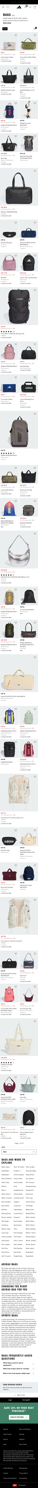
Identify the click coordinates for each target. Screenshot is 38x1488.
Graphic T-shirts (17, 1171)
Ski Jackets (30, 1178)
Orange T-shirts (17, 1218)
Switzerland (22, 1485)
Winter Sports (30, 1244)
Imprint (5, 1439)
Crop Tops (5, 1233)
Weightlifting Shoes (30, 1214)
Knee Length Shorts (30, 1167)
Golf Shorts (5, 1252)
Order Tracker (7, 1434)
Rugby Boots (18, 1256)
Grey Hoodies (18, 1182)
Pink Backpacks (17, 1229)
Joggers (16, 1202)
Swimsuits (29, 1194)
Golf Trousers (6, 1256)
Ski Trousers (30, 1182)
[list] (16, 28)
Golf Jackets (6, 1244)
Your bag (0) (26, 1400)
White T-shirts (31, 1233)
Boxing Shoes (6, 1213)
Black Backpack (5, 1190)
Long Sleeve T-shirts (19, 1214)
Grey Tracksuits (17, 1187)
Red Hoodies (18, 1248)
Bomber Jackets (4, 1210)
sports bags (15, 1323)
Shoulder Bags (31, 1171)
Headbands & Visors (18, 1190)
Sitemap (21, 1434)
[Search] (30, 7)
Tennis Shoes (30, 1202)
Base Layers (6, 1167)
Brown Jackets (7, 1217)
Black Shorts (6, 1194)
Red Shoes (17, 1252)
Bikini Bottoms (7, 1178)
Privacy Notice (23, 1473)
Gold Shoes (5, 1240)
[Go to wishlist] (7, 7)
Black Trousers (7, 1198)
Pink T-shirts (18, 1240)
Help (4, 1444)
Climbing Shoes (5, 1225)
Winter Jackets (31, 1240)
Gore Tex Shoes (19, 1167)
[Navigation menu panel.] (3, 7)
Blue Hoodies (6, 1202)
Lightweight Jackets (18, 1210)
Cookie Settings (8, 1468)
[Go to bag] (35, 7)
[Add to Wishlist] (15, 36)
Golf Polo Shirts (5, 1249)
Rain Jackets (18, 1244)
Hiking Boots (18, 1194)
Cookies (5, 1473)
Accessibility (23, 1478)
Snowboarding (31, 1186)
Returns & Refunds (25, 1429)
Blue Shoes (5, 1206)
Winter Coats (6, 1229)
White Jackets (30, 1217)
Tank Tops (29, 1198)
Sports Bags (18, 1221)
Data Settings (23, 1468)
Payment (21, 1439)
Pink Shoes (17, 1237)
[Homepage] (19, 8)
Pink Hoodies (18, 1233)
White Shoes (30, 1221)
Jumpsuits (17, 1206)
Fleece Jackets (7, 1237)
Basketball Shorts (5, 1175)
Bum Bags (5, 1221)
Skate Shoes (30, 1175)
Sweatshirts (30, 1190)
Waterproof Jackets (30, 1210)
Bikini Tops (5, 1182)
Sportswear (18, 1225)
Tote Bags (29, 1206)
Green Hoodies (19, 1175)
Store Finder (23, 1444)
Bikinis (4, 1186)
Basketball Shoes (5, 1171)
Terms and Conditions (9, 1478)
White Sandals (31, 1229)
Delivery (5, 1429)
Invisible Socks (19, 1198)
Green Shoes (18, 1178)
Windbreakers (30, 1237)
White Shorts (30, 1225)
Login (10, 1400)
